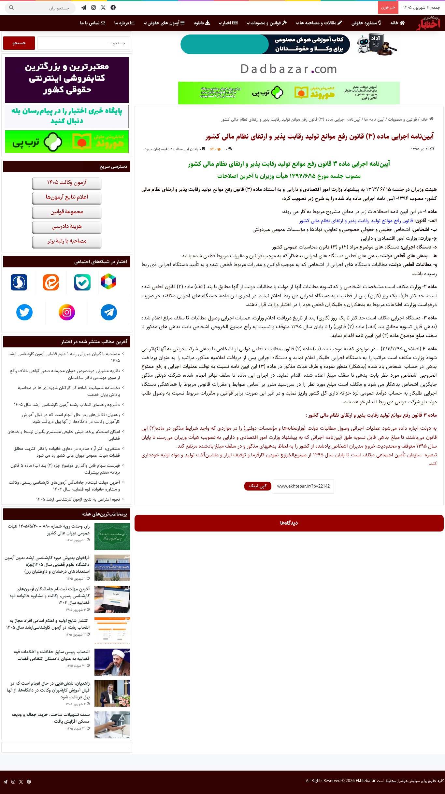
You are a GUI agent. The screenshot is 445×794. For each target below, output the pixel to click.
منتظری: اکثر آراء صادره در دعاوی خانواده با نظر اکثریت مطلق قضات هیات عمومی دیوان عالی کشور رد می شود (67, 452)
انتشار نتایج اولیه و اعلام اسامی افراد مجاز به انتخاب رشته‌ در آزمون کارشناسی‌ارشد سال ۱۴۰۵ (48, 624)
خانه (395, 23)
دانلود (199, 23)
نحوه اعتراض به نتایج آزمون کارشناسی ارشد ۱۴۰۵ (78, 499)
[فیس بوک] (113, 8)
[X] (103, 8)
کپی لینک (257, 486)
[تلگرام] (84, 8)
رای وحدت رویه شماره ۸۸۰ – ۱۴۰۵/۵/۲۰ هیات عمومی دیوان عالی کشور (49, 530)
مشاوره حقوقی (365, 23)
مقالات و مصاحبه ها (318, 23)
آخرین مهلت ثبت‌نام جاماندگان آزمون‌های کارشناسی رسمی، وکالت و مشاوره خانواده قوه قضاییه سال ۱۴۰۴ (64, 486)
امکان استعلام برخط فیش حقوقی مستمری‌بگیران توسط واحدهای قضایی (63, 435)
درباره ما (122, 23)
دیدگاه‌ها (289, 523)
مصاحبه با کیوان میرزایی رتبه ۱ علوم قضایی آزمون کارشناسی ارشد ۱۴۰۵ (64, 357)
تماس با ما (90, 23)
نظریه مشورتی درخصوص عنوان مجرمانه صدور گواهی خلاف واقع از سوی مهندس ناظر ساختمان (65, 374)
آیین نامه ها (374, 119)
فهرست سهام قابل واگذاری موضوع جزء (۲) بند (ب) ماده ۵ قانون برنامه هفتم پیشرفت (65, 469)
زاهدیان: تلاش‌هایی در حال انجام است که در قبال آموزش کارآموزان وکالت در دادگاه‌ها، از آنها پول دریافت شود (71, 418)
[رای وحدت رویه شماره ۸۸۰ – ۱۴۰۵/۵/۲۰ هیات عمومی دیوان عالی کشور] (112, 536)
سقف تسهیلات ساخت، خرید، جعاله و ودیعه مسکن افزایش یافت (51, 718)
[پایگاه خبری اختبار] (428, 23)
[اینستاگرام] (93, 8)
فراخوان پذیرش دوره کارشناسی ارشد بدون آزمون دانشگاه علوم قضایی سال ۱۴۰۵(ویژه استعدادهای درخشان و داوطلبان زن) (47, 564)
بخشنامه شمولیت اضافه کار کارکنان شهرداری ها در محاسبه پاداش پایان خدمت (69, 391)
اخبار (227, 23)
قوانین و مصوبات (266, 23)
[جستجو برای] (11, 8)
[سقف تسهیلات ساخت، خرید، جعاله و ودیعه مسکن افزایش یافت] (112, 724)
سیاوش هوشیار (408, 781)
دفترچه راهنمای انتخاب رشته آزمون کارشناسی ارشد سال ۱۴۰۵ (67, 404)
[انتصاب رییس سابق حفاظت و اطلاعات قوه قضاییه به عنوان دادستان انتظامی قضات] (112, 662)
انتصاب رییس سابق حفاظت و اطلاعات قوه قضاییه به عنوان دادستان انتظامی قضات (52, 655)
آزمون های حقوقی (164, 23)
